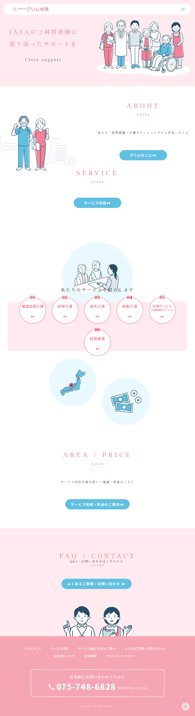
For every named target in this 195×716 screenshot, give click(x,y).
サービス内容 (59, 648)
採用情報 (90, 656)
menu (183, 9)
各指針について (64, 656)
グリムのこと (32, 648)
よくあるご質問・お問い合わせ (145, 648)
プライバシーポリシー (120, 656)
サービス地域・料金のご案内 (97, 648)
